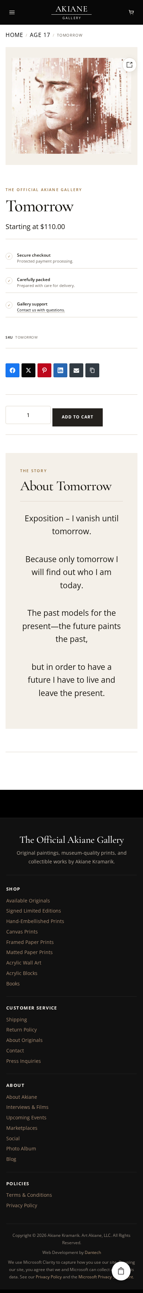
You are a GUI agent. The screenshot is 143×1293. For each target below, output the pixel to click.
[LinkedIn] (60, 370)
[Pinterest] (44, 370)
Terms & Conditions (29, 1195)
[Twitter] (28, 370)
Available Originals (28, 900)
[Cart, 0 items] (131, 12)
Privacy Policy (21, 1205)
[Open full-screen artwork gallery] (129, 65)
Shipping (16, 1019)
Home (14, 35)
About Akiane (21, 1097)
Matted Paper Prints (29, 952)
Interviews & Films (27, 1107)
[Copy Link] (92, 370)
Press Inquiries (23, 1061)
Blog (11, 1159)
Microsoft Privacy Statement (105, 1277)
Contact (15, 1050)
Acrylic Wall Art (23, 962)
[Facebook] (12, 370)
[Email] (76, 370)
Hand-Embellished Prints (35, 921)
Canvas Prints (22, 931)
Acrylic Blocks (21, 973)
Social (13, 1138)
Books (13, 983)
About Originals (24, 1040)
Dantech (93, 1252)
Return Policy (21, 1029)
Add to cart (77, 417)
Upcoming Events (26, 1117)
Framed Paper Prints (30, 942)
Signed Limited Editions (33, 910)
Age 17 (40, 35)
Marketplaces (21, 1128)
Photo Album (21, 1148)
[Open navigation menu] (11, 12)
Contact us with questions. (41, 309)
